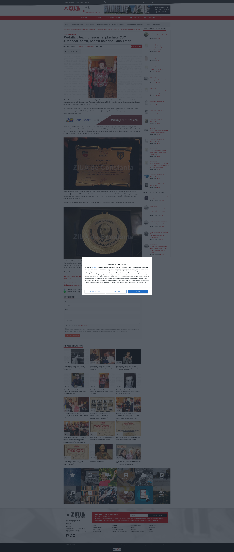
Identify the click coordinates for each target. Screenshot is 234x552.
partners (94, 267)
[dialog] (117, 276)
